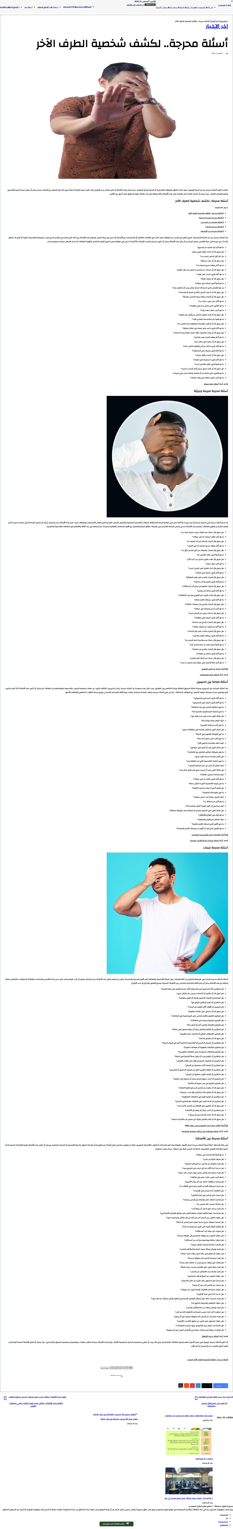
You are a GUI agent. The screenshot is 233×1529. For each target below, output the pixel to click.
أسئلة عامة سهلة (211, 384)
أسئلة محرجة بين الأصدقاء (212, 231)
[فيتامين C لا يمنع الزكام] (189, 1454)
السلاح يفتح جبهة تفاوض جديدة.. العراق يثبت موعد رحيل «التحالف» (189, 1415)
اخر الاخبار (209, 7)
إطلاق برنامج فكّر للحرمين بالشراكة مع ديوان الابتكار (118, 1419)
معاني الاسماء (161, 7)
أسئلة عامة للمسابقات (209, 675)
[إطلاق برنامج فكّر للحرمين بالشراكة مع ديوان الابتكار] (115, 1414)
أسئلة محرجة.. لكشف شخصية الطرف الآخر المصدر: (207, 1359)
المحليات (180, 7)
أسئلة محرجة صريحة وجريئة (211, 218)
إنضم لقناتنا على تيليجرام (113, 1524)
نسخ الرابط (105, 1368)
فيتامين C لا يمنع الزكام (204, 1458)
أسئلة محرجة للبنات (214, 227)
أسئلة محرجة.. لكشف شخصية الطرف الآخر (206, 213)
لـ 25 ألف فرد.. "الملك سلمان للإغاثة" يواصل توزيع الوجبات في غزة (189, 1498)
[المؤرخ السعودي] (225, 5)
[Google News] (116, 1376)
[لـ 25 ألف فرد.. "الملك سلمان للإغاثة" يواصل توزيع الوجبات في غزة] (189, 1493)
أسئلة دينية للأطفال (210, 1336)
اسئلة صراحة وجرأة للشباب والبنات (204, 840)
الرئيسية (223, 21)
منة (227, 53)
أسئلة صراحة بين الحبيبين (212, 222)
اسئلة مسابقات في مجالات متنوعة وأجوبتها (200, 1131)
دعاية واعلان (172, 7)
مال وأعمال (188, 7)
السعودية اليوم (199, 7)
